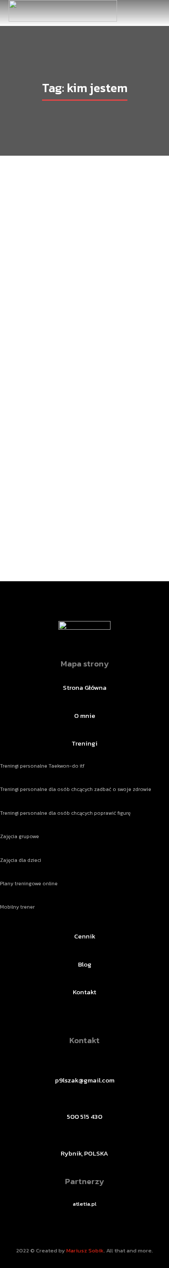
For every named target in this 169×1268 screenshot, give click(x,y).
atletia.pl (85, 1204)
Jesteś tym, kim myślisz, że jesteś (84, 500)
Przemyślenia (57, 516)
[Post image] (84, 347)
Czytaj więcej (84, 536)
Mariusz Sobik (85, 1250)
